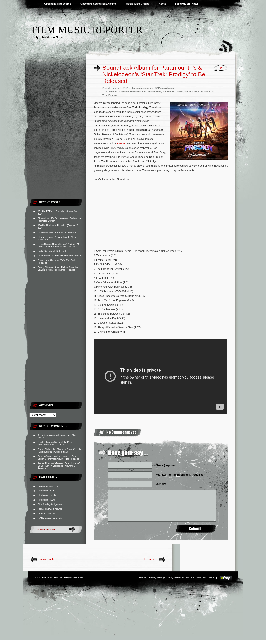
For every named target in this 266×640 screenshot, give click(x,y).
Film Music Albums (47, 490)
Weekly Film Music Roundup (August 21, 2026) (55, 443)
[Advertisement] (57, 134)
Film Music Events (47, 495)
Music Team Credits (137, 3)
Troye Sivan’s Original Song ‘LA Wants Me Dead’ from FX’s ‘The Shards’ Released (59, 245)
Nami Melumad (138, 91)
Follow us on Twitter (186, 3)
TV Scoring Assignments (50, 518)
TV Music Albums (46, 513)
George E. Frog (165, 577)
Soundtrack (190, 91)
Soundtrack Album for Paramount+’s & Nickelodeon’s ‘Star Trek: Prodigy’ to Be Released (153, 74)
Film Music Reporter (87, 29)
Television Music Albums (50, 509)
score (180, 91)
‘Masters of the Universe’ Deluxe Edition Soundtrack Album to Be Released (58, 457)
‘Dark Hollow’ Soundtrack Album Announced (59, 255)
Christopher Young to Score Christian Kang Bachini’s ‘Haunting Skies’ (60, 450)
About (162, 3)
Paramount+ (169, 91)
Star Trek (203, 91)
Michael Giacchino (119, 91)
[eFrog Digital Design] (226, 580)
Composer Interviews (48, 486)
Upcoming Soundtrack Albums (98, 3)
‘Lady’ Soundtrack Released (52, 251)
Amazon (121, 143)
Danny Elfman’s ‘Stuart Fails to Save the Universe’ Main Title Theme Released (58, 268)
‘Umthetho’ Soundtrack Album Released (57, 232)
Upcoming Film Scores (57, 3)
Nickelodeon (154, 91)
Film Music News (46, 499)
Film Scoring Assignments (51, 504)
